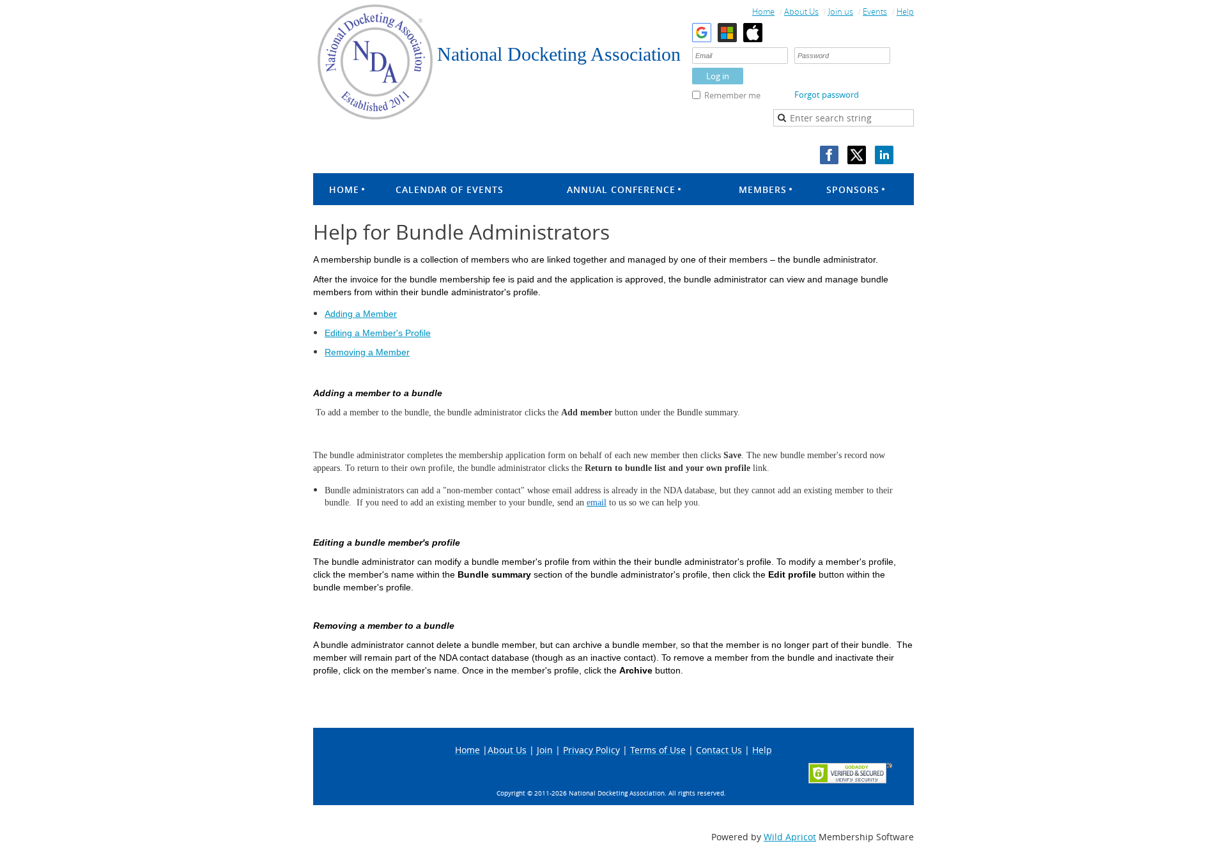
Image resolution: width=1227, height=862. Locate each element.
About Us (801, 11)
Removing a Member (367, 352)
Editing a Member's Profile (378, 333)
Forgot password (826, 94)
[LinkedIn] (884, 155)
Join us (840, 11)
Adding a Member (361, 314)
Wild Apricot (790, 837)
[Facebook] (829, 155)
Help (905, 11)
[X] (856, 155)
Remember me (732, 95)
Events (875, 11)
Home (763, 11)
